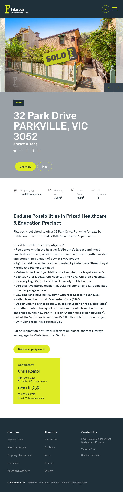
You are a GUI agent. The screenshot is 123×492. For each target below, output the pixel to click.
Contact (49, 463)
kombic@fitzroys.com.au (34, 381)
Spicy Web (81, 482)
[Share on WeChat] (23, 152)
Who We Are (51, 439)
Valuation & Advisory (19, 470)
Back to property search (31, 349)
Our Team (49, 447)
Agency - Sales (15, 439)
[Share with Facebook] (29, 152)
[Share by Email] (17, 152)
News (47, 455)
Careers (48, 470)
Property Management (20, 455)
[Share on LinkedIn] (41, 152)
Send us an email (90, 455)
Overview (25, 166)
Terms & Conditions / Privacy (43, 482)
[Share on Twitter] (35, 152)
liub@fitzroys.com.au (32, 397)
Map (45, 166)
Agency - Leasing (17, 447)
